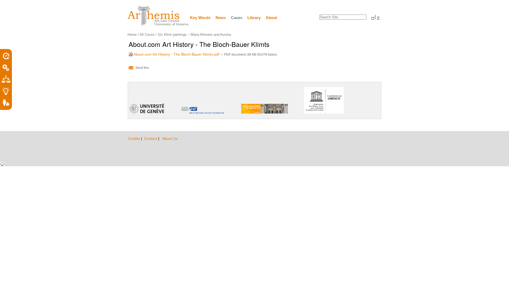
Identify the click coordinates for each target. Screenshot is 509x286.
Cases (236, 17)
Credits (134, 138)
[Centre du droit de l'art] (158, 16)
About (271, 17)
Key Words (200, 17)
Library (254, 17)
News (221, 17)
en (372, 17)
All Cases (147, 35)
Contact (151, 138)
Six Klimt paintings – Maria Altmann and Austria (194, 35)
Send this (142, 67)
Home (132, 35)
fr (378, 17)
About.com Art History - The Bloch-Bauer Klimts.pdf (176, 54)
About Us (170, 138)
